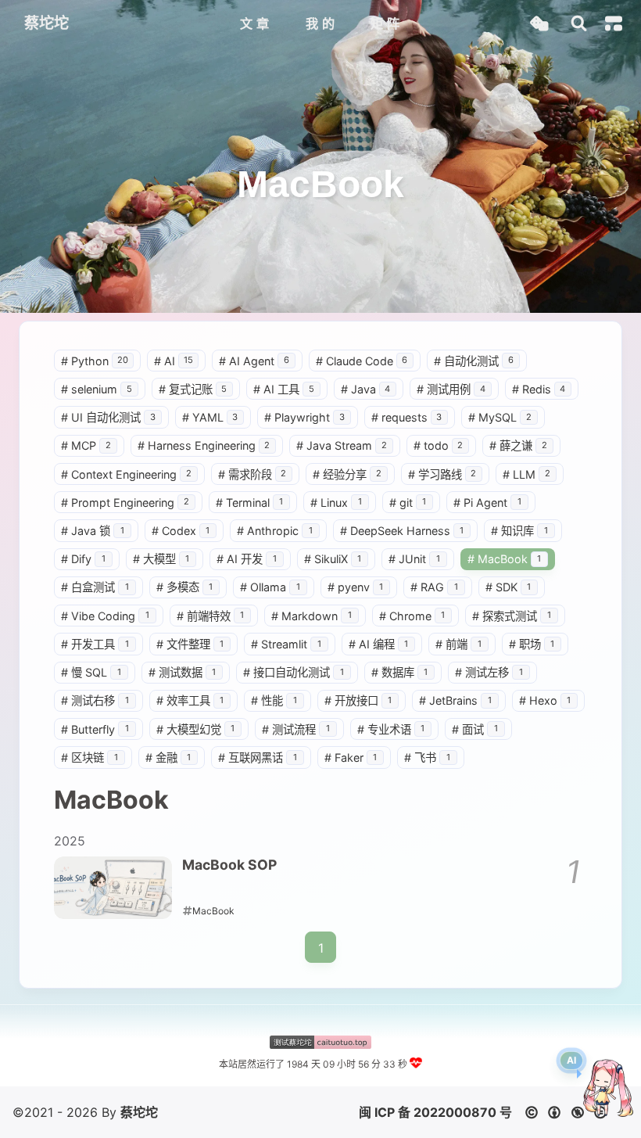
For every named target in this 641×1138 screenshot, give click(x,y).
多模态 (184, 587)
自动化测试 (474, 361)
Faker (351, 757)
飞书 (427, 757)
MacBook (504, 558)
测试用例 (451, 389)
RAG (434, 587)
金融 (168, 757)
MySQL (500, 417)
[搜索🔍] (579, 24)
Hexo (545, 700)
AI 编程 (379, 644)
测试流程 (296, 729)
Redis (539, 389)
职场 (532, 644)
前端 (458, 644)
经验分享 (347, 474)
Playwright (304, 417)
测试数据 (183, 672)
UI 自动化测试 (108, 417)
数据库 (399, 672)
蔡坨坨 (139, 1112)
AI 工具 (283, 389)
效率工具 (190, 700)
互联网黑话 (257, 757)
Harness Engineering (204, 445)
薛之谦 (518, 445)
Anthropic (275, 530)
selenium (96, 389)
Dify (83, 558)
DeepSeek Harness (402, 530)
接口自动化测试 (293, 672)
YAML (210, 417)
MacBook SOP (229, 864)
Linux (336, 502)
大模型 (161, 558)
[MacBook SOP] (113, 887)
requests (406, 417)
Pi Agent (487, 502)
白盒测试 (95, 587)
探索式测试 (511, 616)
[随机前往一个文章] (539, 24)
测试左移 (489, 672)
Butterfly (95, 729)
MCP (86, 445)
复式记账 (193, 389)
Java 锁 (92, 530)
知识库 (519, 530)
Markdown (311, 616)
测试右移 (95, 700)
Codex (181, 530)
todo (439, 445)
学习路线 (442, 474)
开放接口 (358, 700)
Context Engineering (126, 474)
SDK (508, 587)
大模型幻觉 (195, 729)
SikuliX (333, 558)
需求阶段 (252, 474)
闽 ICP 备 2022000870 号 (435, 1112)
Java (366, 389)
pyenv (356, 587)
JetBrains (455, 700)
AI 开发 (247, 558)
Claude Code (362, 361)
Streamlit (286, 644)
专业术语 (391, 729)
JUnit (414, 558)
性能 (274, 700)
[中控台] (613, 23)
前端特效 (211, 616)
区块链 (89, 757)
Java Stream (341, 445)
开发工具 (95, 644)
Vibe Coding (105, 616)
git (408, 502)
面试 (475, 729)
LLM (526, 474)
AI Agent (254, 361)
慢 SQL (91, 672)
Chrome (412, 616)
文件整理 (190, 644)
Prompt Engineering (125, 502)
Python (94, 361)
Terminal (250, 502)
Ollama (270, 587)
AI (173, 361)
